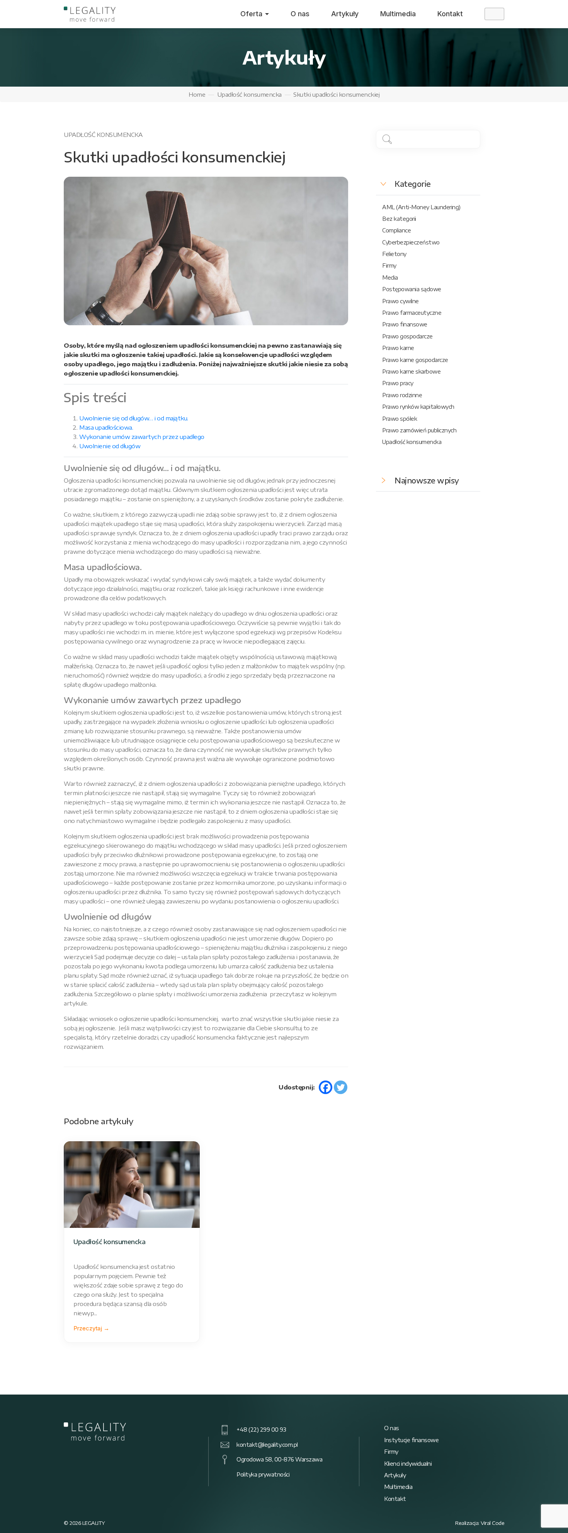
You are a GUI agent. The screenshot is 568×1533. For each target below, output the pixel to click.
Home (197, 94)
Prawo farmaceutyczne (411, 312)
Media (390, 277)
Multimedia (398, 14)
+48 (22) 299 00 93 (261, 1429)
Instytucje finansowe (411, 1440)
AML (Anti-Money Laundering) (421, 207)
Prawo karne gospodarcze (415, 360)
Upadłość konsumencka (249, 94)
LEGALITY (93, 1523)
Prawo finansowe (404, 324)
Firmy (389, 265)
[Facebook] (325, 1087)
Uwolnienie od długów (109, 445)
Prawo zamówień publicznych (419, 430)
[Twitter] (340, 1087)
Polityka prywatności (262, 1474)
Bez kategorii (399, 218)
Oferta (251, 14)
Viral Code (492, 1523)
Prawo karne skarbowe (411, 371)
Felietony (394, 254)
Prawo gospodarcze (407, 336)
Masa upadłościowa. (106, 427)
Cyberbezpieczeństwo (411, 242)
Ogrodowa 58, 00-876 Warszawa (279, 1459)
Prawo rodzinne (402, 395)
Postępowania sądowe (411, 289)
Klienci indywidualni (408, 1463)
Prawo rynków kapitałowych (418, 406)
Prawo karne (398, 348)
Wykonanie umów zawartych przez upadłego (141, 436)
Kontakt (450, 14)
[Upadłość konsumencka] (132, 1184)
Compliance (396, 230)
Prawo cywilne (400, 301)
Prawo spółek (399, 418)
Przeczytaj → (91, 1328)
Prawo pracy (397, 383)
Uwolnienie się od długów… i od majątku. (133, 418)
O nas (300, 14)
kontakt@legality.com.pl (267, 1444)
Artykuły (345, 14)
